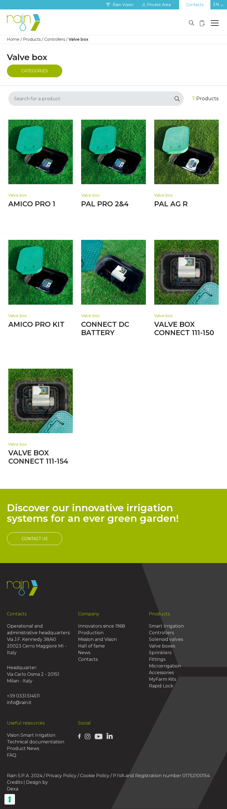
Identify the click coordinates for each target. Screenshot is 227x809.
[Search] (177, 98)
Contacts (194, 4)
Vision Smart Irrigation (31, 735)
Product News (23, 748)
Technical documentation (35, 741)
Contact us (35, 538)
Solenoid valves (166, 639)
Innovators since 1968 (101, 626)
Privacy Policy (61, 775)
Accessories (161, 672)
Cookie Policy (94, 775)
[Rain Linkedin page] (110, 736)
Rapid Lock (161, 686)
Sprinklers (160, 652)
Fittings (157, 659)
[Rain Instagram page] (87, 736)
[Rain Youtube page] (98, 736)
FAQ (11, 755)
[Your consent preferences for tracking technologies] (9, 799)
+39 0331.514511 (23, 695)
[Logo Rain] (25, 22)
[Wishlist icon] (202, 23)
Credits (14, 782)
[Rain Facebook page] (79, 736)
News (84, 652)
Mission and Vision (97, 639)
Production (91, 632)
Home (13, 39)
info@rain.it (19, 702)
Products (32, 39)
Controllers (54, 39)
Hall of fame (91, 646)
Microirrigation (165, 666)
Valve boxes (162, 646)
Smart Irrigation (166, 626)
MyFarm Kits (162, 679)
